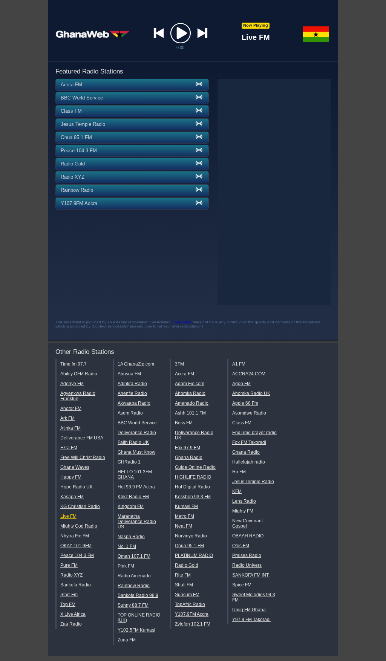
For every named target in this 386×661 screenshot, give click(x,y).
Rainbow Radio (134, 585)
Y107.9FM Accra (191, 614)
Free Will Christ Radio (82, 457)
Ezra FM (68, 447)
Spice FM (241, 585)
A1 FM (238, 364)
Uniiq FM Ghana (249, 609)
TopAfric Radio (190, 604)
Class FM (241, 422)
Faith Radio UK (133, 442)
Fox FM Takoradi (249, 442)
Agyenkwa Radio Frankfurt (77, 396)
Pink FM (126, 566)
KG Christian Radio (80, 506)
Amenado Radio (191, 403)
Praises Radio (246, 555)
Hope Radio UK (76, 487)
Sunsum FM (187, 594)
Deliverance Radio (137, 432)
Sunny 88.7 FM (133, 605)
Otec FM (240, 545)
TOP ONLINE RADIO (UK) (139, 617)
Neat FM (183, 526)
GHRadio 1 (129, 462)
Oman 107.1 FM (134, 556)
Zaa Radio (71, 624)
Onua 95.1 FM (189, 545)
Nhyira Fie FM (74, 536)
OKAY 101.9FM (76, 545)
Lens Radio (244, 501)
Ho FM (239, 471)
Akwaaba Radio (134, 403)
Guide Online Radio (195, 467)
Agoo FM (241, 383)
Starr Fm (69, 594)
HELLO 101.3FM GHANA (135, 474)
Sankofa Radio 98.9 (138, 595)
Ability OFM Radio (78, 373)
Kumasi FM (186, 506)
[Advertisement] (274, 192)
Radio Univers (247, 565)
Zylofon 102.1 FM (192, 624)
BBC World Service (137, 422)
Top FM (67, 604)
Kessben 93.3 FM (193, 496)
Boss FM (184, 422)
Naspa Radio (131, 536)
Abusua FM (129, 373)
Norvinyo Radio (191, 536)
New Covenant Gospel (247, 523)
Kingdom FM (131, 506)
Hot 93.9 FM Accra (136, 487)
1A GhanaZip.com (136, 364)
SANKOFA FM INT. (251, 575)
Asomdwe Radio (249, 413)
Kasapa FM (72, 496)
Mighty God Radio (78, 526)
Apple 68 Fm (245, 403)
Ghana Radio (188, 457)
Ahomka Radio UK (251, 393)
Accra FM (184, 373)
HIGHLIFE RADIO (193, 477)
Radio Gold (186, 565)
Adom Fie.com (189, 383)
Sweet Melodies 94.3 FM (253, 597)
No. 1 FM (127, 546)
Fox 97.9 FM (187, 447)
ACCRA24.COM (248, 373)
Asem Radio (130, 413)
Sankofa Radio (75, 585)
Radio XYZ (71, 575)
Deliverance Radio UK (194, 435)
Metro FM (184, 516)
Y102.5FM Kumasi (136, 630)
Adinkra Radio (132, 383)
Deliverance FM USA (81, 438)
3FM (179, 364)
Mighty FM (242, 511)
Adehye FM (72, 383)
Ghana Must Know (136, 452)
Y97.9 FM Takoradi (251, 619)
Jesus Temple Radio (253, 481)
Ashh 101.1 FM (190, 413)
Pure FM (69, 565)
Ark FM (67, 418)
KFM (237, 491)
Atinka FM (70, 428)
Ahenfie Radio (132, 393)
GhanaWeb (181, 322)
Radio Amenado (134, 575)
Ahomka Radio (190, 393)
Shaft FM (184, 585)
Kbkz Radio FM (133, 496)
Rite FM (183, 575)
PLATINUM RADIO (194, 555)
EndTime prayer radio (254, 432)
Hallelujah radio (248, 462)
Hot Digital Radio (192, 487)
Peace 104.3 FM (77, 555)
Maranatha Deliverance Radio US (137, 521)
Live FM (68, 516)
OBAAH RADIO (247, 536)
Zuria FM (127, 640)
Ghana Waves (74, 467)
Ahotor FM (70, 408)
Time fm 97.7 (73, 364)
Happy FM (70, 477)
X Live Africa (73, 614)
